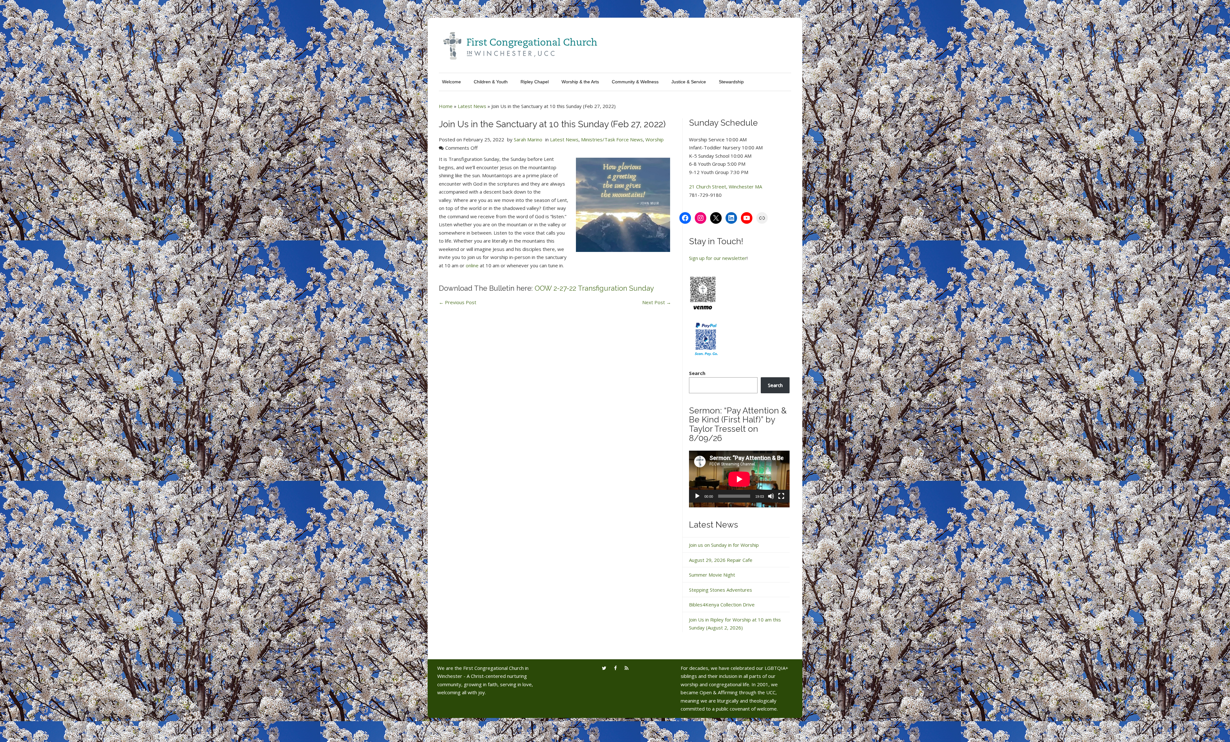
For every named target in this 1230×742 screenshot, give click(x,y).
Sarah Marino (528, 139)
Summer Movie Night (712, 574)
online (472, 265)
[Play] (697, 496)
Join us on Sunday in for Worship (724, 545)
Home (446, 106)
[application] (739, 479)
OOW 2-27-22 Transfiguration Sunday (594, 288)
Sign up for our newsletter (718, 258)
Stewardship (731, 81)
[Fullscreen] (781, 496)
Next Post (656, 302)
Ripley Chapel (535, 81)
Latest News (472, 106)
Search (697, 373)
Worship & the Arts (580, 81)
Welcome (451, 81)
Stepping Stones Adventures (720, 590)
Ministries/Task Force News (612, 139)
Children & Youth (491, 81)
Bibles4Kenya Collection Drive (722, 604)
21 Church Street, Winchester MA (725, 186)
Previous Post (457, 302)
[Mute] (771, 496)
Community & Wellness (635, 81)
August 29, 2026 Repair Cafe (720, 560)
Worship (654, 139)
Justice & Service (688, 81)
